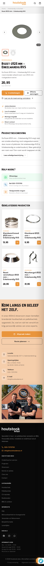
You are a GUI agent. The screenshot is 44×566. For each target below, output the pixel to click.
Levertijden (5, 525)
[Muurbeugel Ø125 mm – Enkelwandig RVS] (32, 258)
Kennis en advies (7, 471)
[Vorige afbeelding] (5, 32)
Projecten (5, 464)
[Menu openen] (4, 3)
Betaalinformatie (7, 522)
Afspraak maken (23, 334)
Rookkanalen (6, 498)
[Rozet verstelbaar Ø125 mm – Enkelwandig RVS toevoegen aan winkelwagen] (17, 284)
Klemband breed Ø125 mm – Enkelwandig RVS (11, 235)
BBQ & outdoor (7, 502)
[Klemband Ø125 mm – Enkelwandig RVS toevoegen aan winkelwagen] (39, 242)
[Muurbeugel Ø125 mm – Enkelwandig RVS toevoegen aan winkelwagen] (39, 284)
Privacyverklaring (12, 562)
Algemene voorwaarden (29, 562)
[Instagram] (9, 536)
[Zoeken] (34, 3)
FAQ (3, 511)
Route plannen (22, 341)
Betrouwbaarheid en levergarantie (13, 515)
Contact (4, 478)
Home (4, 8)
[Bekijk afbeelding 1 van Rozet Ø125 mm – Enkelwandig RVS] (5, 52)
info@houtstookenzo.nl (15, 379)
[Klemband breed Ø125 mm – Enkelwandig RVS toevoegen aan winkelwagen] (17, 242)
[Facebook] (4, 536)
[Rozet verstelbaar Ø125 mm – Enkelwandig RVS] (11, 258)
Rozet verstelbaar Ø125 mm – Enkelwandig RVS (11, 276)
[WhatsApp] (14, 536)
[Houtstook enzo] (19, 3)
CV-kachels (6, 494)
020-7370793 (12, 372)
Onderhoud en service (9, 460)
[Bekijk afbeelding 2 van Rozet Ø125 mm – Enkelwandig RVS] (13, 52)
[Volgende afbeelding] (39, 32)
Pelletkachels (6, 491)
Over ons (5, 474)
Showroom (5, 467)
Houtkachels (6, 487)
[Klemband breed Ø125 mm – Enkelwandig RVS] (11, 218)
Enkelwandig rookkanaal (15, 8)
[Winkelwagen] (40, 3)
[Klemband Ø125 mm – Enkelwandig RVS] (32, 218)
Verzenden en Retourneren (11, 518)
